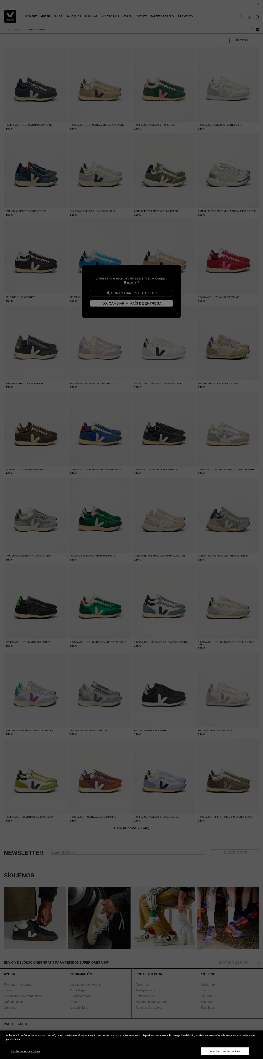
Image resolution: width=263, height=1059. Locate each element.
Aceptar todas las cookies (225, 1051)
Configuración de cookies (25, 1051)
